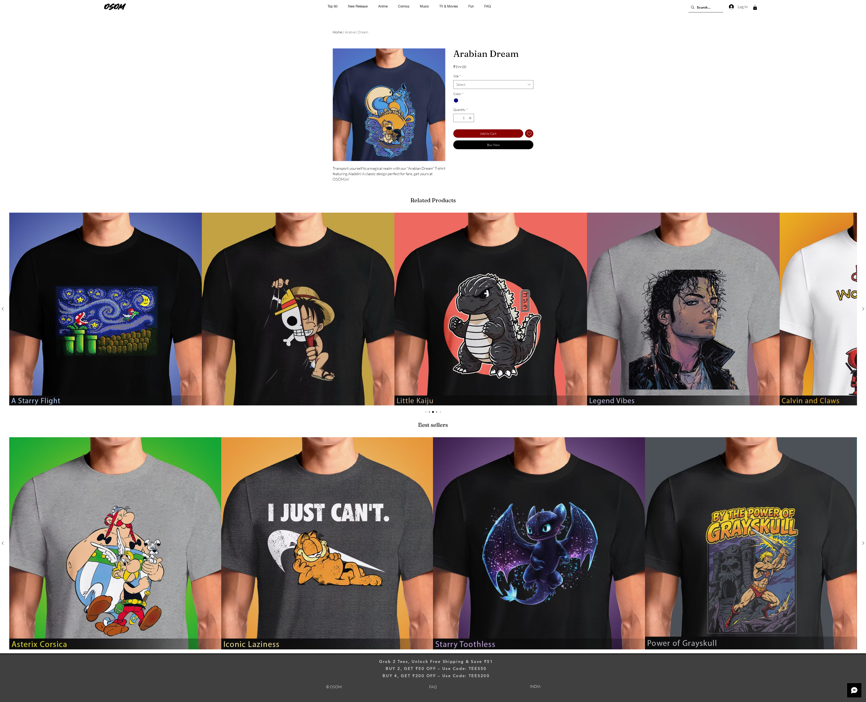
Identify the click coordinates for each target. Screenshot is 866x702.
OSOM (114, 6)
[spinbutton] (464, 118)
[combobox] (493, 84)
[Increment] (470, 118)
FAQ (433, 686)
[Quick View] (105, 309)
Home (337, 32)
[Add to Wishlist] (529, 133)
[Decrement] (457, 118)
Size (457, 76)
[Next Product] (863, 308)
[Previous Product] (2, 308)
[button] (755, 7)
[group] (433, 309)
